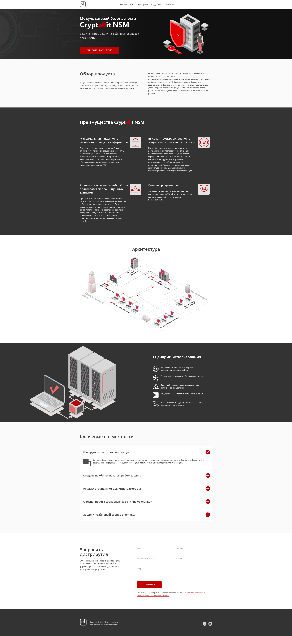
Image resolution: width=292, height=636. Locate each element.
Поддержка (156, 5)
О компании (169, 5)
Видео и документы (126, 5)
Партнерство (143, 5)
